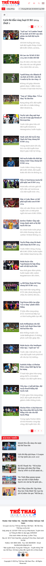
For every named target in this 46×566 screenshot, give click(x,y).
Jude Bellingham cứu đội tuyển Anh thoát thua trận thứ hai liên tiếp (30, 326)
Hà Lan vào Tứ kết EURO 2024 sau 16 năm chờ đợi (30, 56)
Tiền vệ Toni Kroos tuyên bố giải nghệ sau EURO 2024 (31, 181)
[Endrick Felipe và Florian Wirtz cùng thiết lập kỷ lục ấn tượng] (11, 368)
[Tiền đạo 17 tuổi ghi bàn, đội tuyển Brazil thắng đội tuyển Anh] (11, 389)
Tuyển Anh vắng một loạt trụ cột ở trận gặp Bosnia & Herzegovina (31, 117)
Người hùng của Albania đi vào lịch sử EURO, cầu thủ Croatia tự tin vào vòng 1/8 (30, 76)
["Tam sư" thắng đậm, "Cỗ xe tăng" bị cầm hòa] (11, 99)
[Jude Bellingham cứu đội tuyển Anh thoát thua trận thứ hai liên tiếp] (11, 327)
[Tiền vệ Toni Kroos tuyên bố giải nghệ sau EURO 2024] (11, 183)
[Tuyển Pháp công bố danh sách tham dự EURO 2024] (11, 246)
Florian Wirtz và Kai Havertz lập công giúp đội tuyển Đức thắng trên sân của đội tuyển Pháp (31, 411)
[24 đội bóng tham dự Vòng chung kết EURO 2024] (11, 286)
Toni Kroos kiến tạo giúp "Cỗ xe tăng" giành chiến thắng (30, 304)
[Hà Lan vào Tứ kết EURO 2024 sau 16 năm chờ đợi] (11, 59)
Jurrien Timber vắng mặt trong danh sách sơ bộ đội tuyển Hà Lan (30, 223)
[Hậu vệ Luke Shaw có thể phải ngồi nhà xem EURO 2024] (11, 202)
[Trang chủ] (4, 15)
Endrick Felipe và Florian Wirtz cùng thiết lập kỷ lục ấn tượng (30, 366)
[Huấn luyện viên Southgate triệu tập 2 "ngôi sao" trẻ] (11, 349)
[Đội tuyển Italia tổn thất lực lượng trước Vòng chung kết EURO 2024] (11, 162)
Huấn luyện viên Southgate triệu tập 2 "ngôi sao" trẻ (31, 346)
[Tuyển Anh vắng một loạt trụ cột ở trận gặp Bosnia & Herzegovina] (11, 119)
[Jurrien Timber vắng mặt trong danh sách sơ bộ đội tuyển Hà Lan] (11, 224)
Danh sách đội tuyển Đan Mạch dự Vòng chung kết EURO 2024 (30, 139)
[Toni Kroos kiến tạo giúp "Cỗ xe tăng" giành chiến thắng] (11, 306)
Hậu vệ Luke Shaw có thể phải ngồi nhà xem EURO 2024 (30, 201)
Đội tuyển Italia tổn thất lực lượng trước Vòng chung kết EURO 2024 (31, 160)
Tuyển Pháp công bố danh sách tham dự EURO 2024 (30, 243)
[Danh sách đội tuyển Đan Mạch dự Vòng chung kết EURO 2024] (11, 140)
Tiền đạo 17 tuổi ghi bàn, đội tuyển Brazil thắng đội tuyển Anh (31, 388)
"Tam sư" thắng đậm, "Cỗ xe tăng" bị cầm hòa (31, 97)
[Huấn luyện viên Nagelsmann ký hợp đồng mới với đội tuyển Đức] (11, 265)
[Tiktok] (23, 555)
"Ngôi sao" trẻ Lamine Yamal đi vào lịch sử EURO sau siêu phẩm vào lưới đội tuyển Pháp (31, 35)
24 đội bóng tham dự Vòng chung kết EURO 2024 (30, 284)
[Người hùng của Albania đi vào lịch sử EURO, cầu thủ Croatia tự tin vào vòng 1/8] (11, 78)
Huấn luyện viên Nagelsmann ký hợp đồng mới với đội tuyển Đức (30, 263)
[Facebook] (19, 555)
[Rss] (27, 555)
